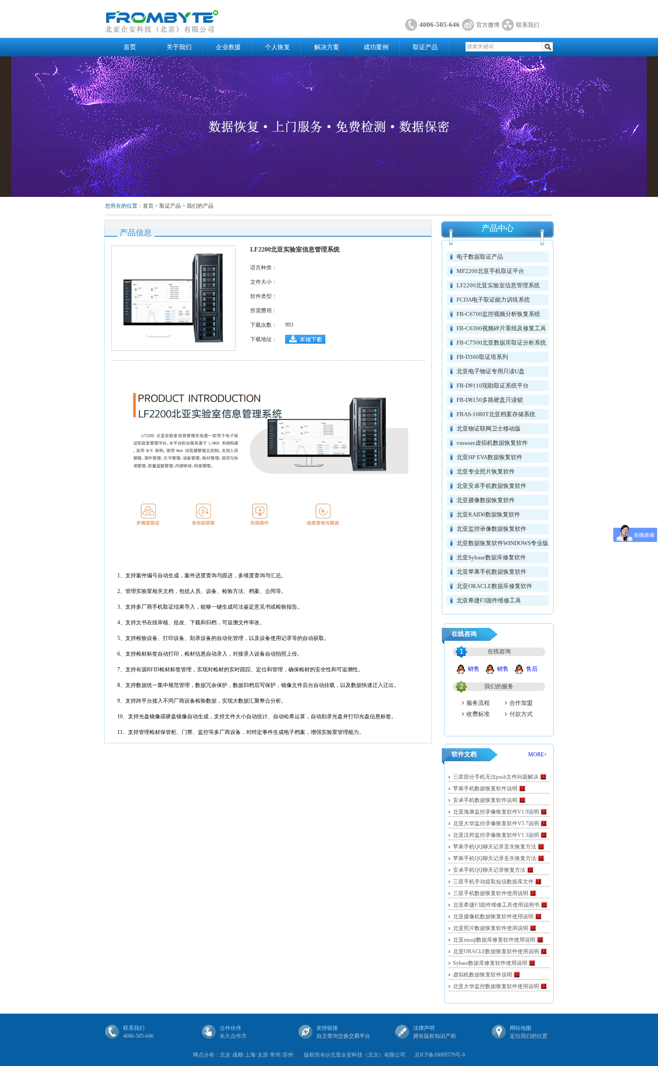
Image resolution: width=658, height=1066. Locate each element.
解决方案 (326, 47)
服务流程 (478, 702)
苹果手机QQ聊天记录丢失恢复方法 (494, 847)
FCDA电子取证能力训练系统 (493, 299)
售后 (532, 668)
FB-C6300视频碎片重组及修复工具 (501, 328)
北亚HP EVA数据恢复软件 (489, 457)
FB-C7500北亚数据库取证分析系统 (501, 342)
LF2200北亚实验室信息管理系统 (498, 285)
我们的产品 (200, 206)
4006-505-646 (439, 24)
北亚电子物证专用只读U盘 (491, 371)
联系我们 (527, 24)
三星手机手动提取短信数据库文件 (493, 881)
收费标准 (478, 714)
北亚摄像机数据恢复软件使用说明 (493, 916)
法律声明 (424, 1028)
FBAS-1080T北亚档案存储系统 (496, 414)
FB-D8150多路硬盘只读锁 (490, 400)
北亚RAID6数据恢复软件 (488, 514)
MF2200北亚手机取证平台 (490, 271)
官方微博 (488, 24)
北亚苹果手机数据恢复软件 (491, 571)
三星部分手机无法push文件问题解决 (495, 777)
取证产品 (425, 47)
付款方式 (521, 714)
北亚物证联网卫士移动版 (489, 428)
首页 (130, 47)
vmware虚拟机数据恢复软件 (492, 442)
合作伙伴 (230, 1028)
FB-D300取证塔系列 (482, 357)
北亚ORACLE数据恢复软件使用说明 (496, 951)
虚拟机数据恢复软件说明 (482, 975)
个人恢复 (277, 47)
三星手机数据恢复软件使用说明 (490, 893)
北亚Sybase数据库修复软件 (491, 557)
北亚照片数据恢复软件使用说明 (490, 928)
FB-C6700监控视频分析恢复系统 (498, 314)
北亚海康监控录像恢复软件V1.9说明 (496, 812)
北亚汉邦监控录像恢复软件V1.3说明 (496, 835)
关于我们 (179, 47)
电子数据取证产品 (480, 256)
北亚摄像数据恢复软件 (486, 500)
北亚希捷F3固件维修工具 (489, 600)
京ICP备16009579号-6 (439, 1055)
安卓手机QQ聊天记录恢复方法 (489, 870)
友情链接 (327, 1028)
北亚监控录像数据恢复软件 (491, 528)
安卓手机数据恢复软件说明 (485, 800)
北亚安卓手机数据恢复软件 (491, 485)
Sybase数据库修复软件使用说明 (490, 963)
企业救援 (228, 47)
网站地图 (520, 1028)
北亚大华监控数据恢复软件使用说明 (496, 986)
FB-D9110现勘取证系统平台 (493, 385)
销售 (473, 668)
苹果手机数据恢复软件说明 (485, 788)
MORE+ (537, 754)
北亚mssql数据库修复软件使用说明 (494, 940)
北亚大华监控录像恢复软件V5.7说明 (496, 823)
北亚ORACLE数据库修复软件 (494, 586)
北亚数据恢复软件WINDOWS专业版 (502, 543)
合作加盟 (521, 702)
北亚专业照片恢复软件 (486, 471)
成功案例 (376, 47)
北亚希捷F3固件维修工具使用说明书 (496, 905)
